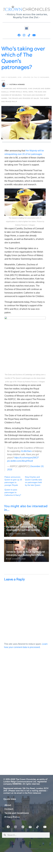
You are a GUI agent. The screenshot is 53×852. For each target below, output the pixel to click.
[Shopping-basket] (30, 827)
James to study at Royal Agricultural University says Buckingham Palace (25, 553)
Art (8, 517)
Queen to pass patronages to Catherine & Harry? (12, 492)
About (7, 805)
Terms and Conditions (16, 813)
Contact (8, 809)
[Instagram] (24, 35)
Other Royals (16, 92)
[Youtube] (34, 35)
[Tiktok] (29, 35)
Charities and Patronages (15, 89)
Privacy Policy (12, 817)
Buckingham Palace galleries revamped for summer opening (23, 528)
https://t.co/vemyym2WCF (26, 457)
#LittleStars (26, 451)
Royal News (28, 92)
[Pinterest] (23, 827)
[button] (26, 28)
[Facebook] (19, 35)
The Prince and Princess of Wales (23, 98)
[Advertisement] (26, 685)
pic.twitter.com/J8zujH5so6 (20, 461)
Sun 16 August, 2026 (17, 534)
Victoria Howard (17, 84)
